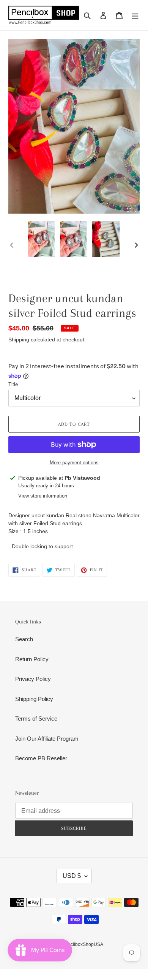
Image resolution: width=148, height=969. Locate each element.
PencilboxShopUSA (82, 944)
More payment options (74, 462)
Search (24, 639)
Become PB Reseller (41, 758)
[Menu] (135, 15)
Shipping (18, 339)
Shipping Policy (34, 699)
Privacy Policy (33, 679)
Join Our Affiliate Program (47, 738)
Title (13, 384)
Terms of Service (36, 718)
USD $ (72, 876)
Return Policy (32, 659)
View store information (42, 496)
